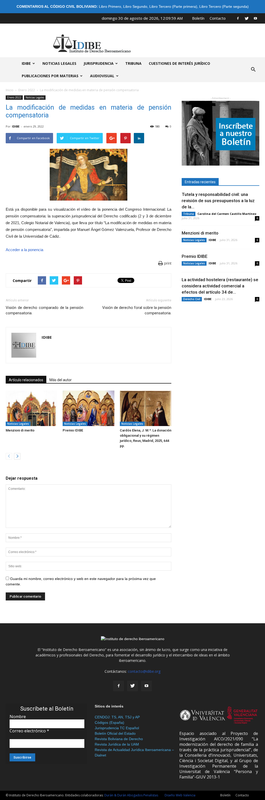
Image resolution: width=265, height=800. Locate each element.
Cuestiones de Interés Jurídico (179, 63)
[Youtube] (255, 18)
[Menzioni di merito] (31, 408)
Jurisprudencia (99, 63)
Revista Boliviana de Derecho (119, 739)
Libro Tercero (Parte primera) (173, 6)
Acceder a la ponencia (24, 249)
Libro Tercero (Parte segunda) (224, 6)
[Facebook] (238, 18)
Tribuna (133, 63)
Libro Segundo (135, 6)
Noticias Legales (35, 97)
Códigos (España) (109, 722)
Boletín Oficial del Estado (115, 733)
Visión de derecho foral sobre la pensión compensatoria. (136, 310)
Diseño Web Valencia (180, 795)
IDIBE (26, 63)
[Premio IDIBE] (88, 408)
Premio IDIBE (73, 430)
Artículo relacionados (26, 380)
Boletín (198, 18)
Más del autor (60, 380)
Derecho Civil (191, 299)
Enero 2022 (26, 90)
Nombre (18, 716)
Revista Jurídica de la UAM (117, 744)
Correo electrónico (29, 731)
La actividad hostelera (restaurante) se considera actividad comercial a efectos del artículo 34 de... (220, 286)
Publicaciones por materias (50, 75)
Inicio (9, 90)
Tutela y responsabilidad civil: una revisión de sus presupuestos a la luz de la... (218, 200)
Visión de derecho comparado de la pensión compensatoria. (44, 310)
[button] (253, 69)
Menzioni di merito (20, 430)
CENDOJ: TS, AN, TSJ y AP (117, 717)
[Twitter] (247, 18)
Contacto (218, 18)
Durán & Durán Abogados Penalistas (131, 795)
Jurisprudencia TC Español (117, 728)
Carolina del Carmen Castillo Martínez (226, 214)
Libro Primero (110, 6)
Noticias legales (59, 63)
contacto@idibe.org (144, 671)
